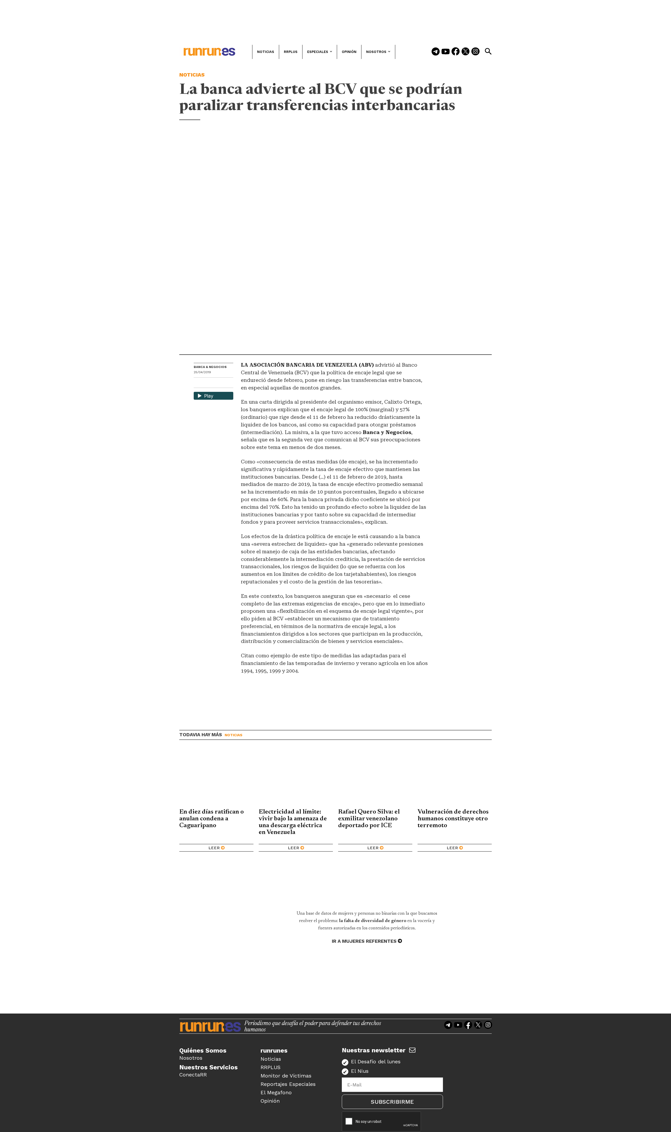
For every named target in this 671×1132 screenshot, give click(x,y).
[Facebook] (455, 52)
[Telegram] (435, 52)
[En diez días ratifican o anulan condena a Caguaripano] (216, 778)
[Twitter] (465, 52)
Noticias (192, 75)
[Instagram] (475, 52)
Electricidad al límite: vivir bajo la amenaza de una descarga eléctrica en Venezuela (293, 822)
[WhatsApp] (207, 383)
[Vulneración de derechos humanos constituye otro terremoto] (455, 778)
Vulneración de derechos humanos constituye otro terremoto (453, 819)
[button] (488, 51)
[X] (224, 383)
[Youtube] (445, 52)
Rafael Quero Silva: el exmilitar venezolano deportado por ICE (369, 819)
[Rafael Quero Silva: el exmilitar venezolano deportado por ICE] (375, 778)
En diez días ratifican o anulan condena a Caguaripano (211, 819)
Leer (214, 847)
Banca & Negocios (210, 367)
